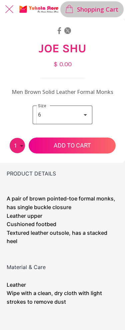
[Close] (9, 9)
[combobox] (62, 115)
